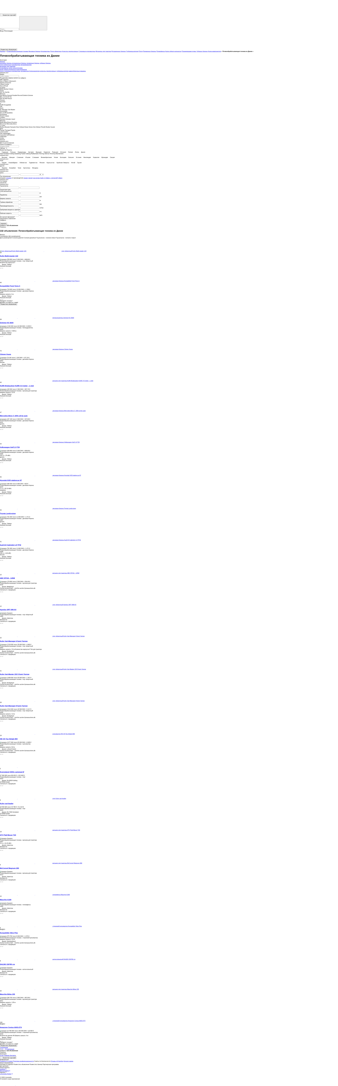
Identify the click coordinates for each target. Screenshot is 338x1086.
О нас (2, 1055)
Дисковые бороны (34, 51)
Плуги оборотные (56, 51)
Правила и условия (6, 1061)
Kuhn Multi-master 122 (9, 256)
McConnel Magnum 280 (9, 868)
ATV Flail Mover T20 (8, 835)
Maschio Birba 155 (7, 994)
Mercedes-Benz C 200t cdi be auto (14, 416)
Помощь (7, 1055)
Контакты (13, 1055)
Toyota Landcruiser (8, 513)
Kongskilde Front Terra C (10, 286)
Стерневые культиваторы (87, 51)
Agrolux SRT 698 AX (8, 610)
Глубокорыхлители (132, 51)
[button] (169, 40)
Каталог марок (68, 1061)
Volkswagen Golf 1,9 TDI (10, 447)
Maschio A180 (5, 900)
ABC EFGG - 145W (7, 578)
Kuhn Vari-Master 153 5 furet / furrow (14, 674)
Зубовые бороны (202, 51)
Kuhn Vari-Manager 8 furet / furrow (14, 706)
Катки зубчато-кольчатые (173, 51)
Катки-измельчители (214, 51)
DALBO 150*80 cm (7, 964)
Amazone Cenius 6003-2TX (11, 1027)
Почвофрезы (160, 51)
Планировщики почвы (189, 51)
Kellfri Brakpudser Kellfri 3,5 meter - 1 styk (17, 386)
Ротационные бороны (119, 51)
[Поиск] (33, 23)
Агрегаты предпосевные (70, 51)
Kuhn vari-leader (6, 803)
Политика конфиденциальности (23, 1061)
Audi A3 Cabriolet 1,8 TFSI (10, 545)
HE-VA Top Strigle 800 (9, 739)
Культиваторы (45, 51)
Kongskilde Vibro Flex (9, 933)
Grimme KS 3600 (6, 323)
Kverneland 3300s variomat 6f (12, 772)
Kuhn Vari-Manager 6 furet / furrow (14, 641)
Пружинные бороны (149, 51)
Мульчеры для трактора (103, 51)
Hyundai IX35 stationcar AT (11, 480)
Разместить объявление (8, 304)
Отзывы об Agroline (57, 1061)
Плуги (141, 51)
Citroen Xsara (5, 354)
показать (3, 223)
